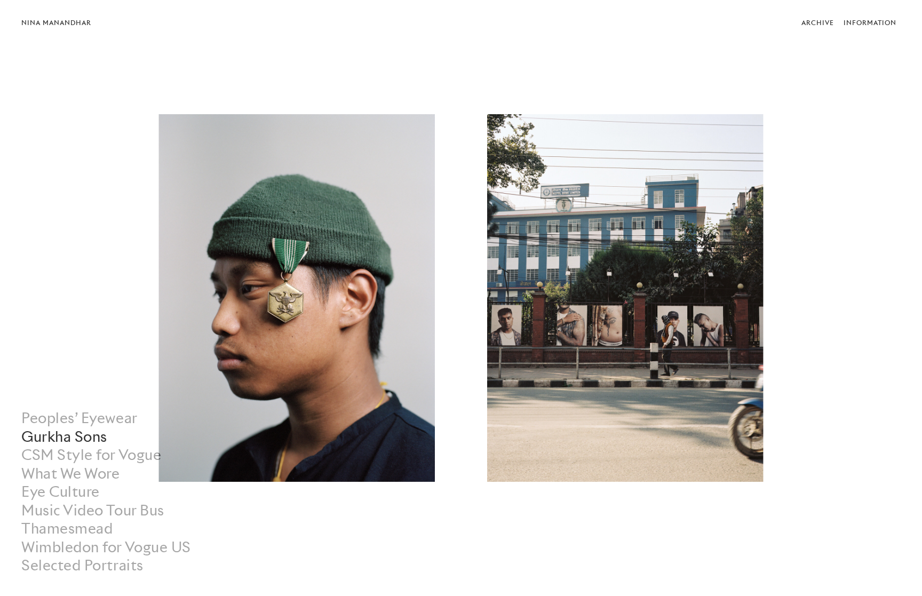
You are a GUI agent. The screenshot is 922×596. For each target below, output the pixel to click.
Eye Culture (60, 491)
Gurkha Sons (64, 436)
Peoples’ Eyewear (79, 418)
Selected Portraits (82, 565)
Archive (817, 23)
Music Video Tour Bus (92, 510)
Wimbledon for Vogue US (106, 547)
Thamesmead (67, 528)
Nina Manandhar (56, 23)
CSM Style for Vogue (91, 455)
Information (870, 23)
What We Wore (70, 473)
